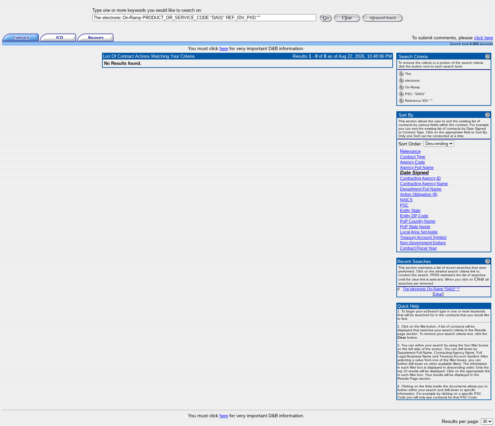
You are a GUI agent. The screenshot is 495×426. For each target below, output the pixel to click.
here (224, 48)
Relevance (410, 151)
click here (483, 37)
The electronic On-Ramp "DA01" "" (431, 289)
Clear (438, 294)
